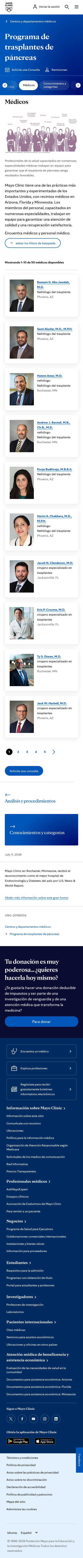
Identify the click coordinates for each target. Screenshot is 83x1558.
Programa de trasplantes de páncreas (29, 46)
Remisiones (59, 70)
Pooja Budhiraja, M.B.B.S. (54, 469)
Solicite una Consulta (26, 70)
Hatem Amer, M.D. (49, 376)
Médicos (29, 85)
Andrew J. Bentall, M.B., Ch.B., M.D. (53, 424)
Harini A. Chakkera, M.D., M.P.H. (54, 518)
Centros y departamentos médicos (33, 21)
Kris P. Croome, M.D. (51, 609)
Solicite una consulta (24, 771)
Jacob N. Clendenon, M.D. (55, 563)
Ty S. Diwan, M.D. (49, 656)
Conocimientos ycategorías (55, 85)
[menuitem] (28, 85)
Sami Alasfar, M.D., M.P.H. (54, 329)
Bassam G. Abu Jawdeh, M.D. (53, 284)
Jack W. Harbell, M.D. (52, 703)
